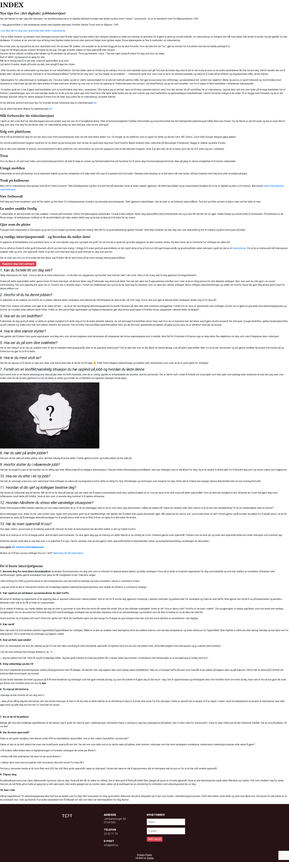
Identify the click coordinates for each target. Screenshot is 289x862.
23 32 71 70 (111, 833)
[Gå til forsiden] (67, 5)
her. (95, 102)
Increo (150, 858)
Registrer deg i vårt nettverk (18, 264)
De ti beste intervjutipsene (28, 547)
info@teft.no (111, 845)
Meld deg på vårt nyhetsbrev (68, 553)
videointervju (239, 248)
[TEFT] (68, 816)
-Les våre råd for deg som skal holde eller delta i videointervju (32, 30)
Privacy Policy (144, 854)
